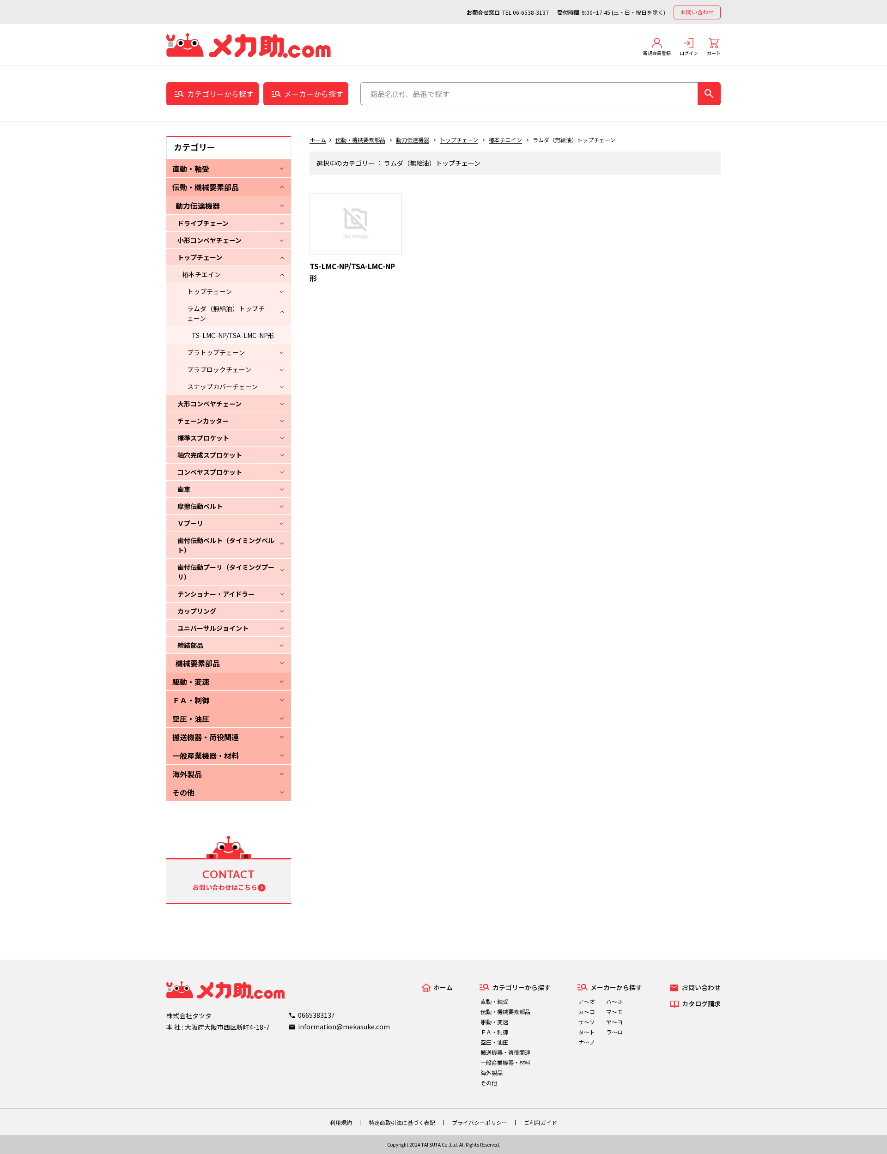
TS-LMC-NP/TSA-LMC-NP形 (233, 335)
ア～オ (586, 1001)
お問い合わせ (697, 12)
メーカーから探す (313, 93)
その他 (183, 792)
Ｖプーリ (190, 523)
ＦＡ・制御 (190, 700)
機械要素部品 (198, 663)
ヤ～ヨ (614, 1022)
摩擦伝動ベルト (200, 506)
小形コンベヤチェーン (209, 240)
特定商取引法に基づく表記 (402, 1122)
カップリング (196, 611)
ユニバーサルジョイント (213, 628)
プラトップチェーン (216, 352)
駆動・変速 (190, 681)
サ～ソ (586, 1022)
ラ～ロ (614, 1032)
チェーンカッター (203, 420)
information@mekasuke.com (344, 1026)
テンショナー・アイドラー (216, 593)
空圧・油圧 (190, 718)
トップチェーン (199, 257)
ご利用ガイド (540, 1122)
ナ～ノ (586, 1042)
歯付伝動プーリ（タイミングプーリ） (225, 571)
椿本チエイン (201, 274)
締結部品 (190, 645)
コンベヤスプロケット (209, 472)
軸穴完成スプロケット (209, 454)
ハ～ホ (614, 1001)
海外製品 (187, 773)
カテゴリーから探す (220, 93)
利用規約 (341, 1122)
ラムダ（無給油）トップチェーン (226, 313)
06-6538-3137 (531, 12)
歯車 (183, 489)
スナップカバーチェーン (222, 386)
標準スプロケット (203, 437)
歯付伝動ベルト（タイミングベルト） (225, 545)
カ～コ (586, 1011)
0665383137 (316, 1015)
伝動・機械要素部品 (205, 187)
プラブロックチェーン (219, 369)
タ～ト (586, 1032)
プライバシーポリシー (479, 1122)
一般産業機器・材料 (205, 755)
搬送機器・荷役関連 (205, 737)
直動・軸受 (190, 168)
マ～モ (614, 1011)
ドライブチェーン (203, 223)
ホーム (318, 140)
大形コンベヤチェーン (209, 403)
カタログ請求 (701, 1003)
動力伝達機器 (198, 205)
